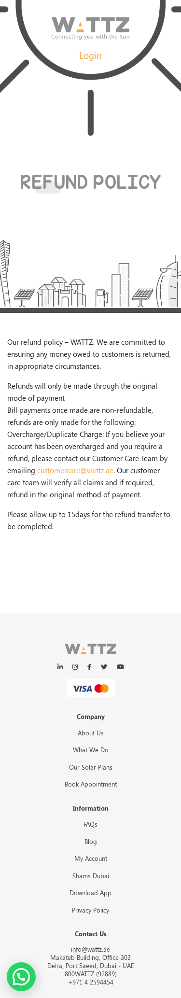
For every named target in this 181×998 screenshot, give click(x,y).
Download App (90, 892)
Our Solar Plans (90, 767)
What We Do (91, 749)
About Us (91, 733)
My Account (90, 858)
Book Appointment (91, 784)
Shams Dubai (90, 875)
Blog (90, 841)
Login (90, 55)
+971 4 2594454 (90, 982)
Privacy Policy (90, 910)
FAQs (90, 824)
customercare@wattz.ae (75, 470)
